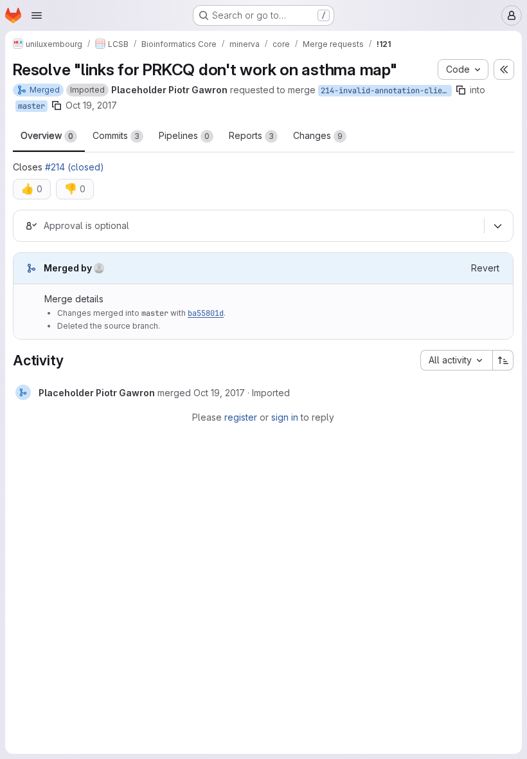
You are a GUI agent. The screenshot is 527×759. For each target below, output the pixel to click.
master (31, 106)
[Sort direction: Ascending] (503, 360)
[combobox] (456, 360)
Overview (47, 135)
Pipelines (184, 135)
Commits (116, 135)
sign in (284, 417)
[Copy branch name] (461, 90)
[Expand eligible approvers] (497, 225)
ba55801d (206, 313)
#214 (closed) (74, 166)
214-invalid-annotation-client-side (386, 91)
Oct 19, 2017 (91, 105)
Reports (251, 135)
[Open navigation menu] (36, 15)
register (240, 417)
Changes (318, 135)
